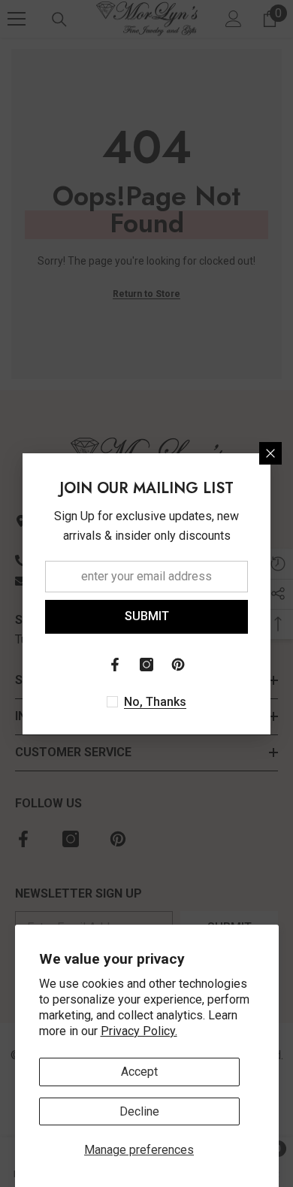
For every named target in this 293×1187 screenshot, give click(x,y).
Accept (139, 1071)
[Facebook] (115, 664)
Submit (147, 616)
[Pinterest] (178, 664)
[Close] (270, 453)
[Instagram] (146, 664)
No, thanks (155, 702)
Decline (139, 1111)
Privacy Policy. (139, 1031)
